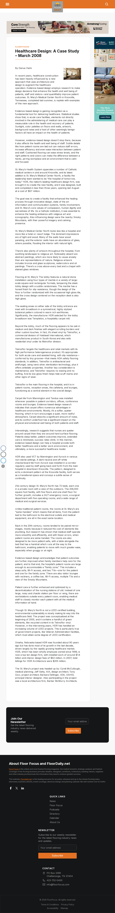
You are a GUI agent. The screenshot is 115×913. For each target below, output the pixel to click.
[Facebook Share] (3, 448)
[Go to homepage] (57, 6)
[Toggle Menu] (7, 4)
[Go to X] (17, 787)
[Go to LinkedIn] (22, 787)
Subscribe (73, 730)
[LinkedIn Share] (3, 460)
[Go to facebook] (11, 787)
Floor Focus (22, 47)
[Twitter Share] (3, 454)
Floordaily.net (26, 779)
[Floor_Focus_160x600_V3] (58, 27)
